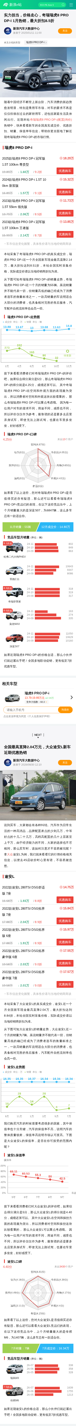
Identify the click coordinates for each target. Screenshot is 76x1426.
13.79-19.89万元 (39, 697)
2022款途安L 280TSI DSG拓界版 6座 (23, 932)
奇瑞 (33, 119)
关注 (65, 30)
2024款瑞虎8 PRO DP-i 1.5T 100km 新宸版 (24, 182)
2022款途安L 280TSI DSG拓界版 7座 (23, 911)
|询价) (68, 119)
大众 (10, 854)
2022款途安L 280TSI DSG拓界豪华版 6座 (23, 954)
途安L (10, 876)
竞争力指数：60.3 (35, 702)
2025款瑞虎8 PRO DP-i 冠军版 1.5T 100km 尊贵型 (23, 161)
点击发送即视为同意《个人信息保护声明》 (27, 716)
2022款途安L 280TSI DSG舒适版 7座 (23, 890)
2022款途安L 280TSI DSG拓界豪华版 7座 (23, 975)
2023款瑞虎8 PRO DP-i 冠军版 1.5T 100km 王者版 (23, 225)
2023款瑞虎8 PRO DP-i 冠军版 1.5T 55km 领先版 (23, 204)
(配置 (60, 119)
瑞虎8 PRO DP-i (35, 42)
